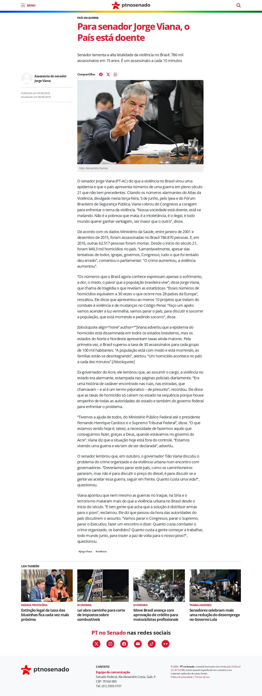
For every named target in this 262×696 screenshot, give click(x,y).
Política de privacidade (182, 677)
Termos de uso (202, 677)
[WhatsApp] (115, 74)
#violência (101, 551)
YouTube (138, 644)
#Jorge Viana (85, 551)
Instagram (110, 644)
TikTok (152, 644)
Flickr (165, 644)
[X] (108, 74)
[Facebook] (101, 74)
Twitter (96, 644)
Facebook (124, 644)
